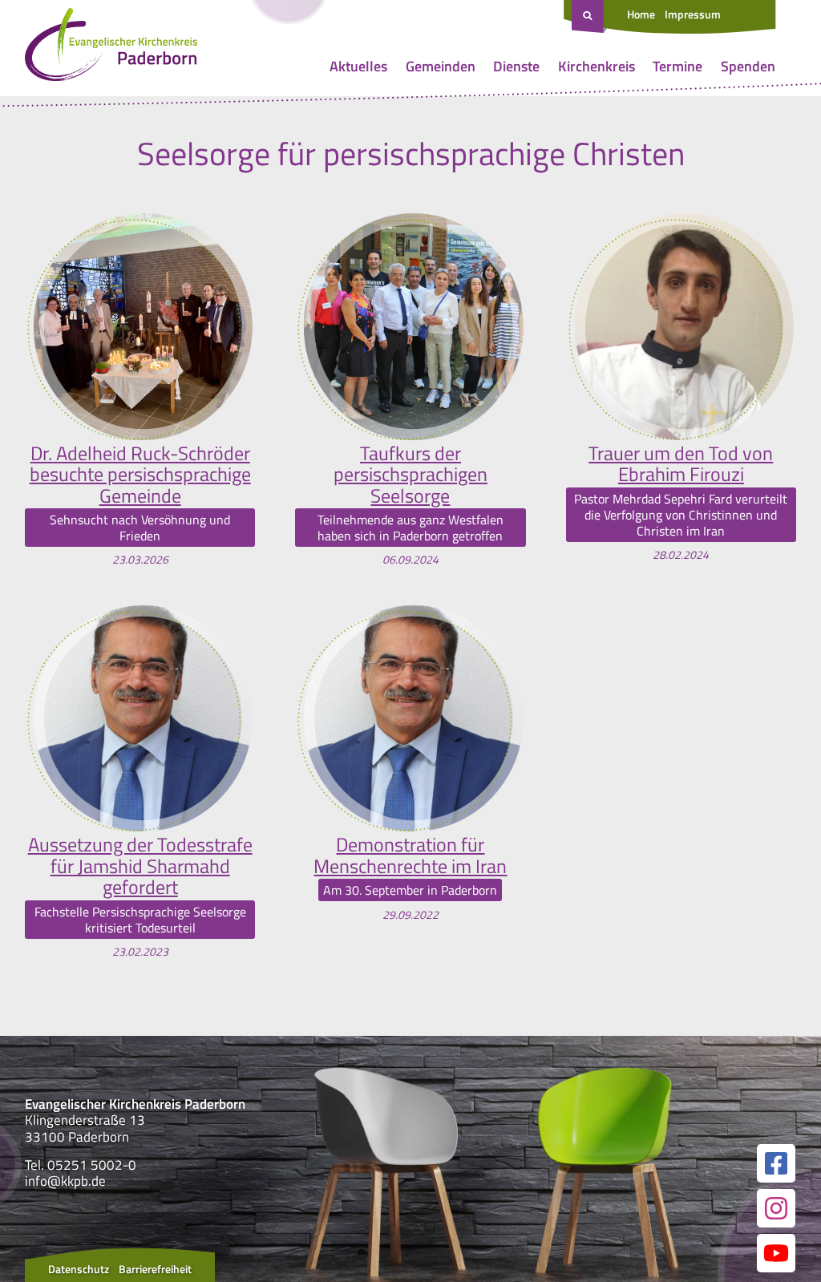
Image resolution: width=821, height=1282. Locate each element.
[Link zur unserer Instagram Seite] (776, 1208)
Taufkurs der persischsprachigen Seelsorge (410, 474)
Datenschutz (78, 1268)
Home (641, 14)
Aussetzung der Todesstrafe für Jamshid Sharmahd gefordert (140, 865)
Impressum (693, 14)
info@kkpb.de (65, 1181)
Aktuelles (358, 66)
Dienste (516, 66)
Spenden (748, 66)
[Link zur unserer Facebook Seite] (776, 1163)
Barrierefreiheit (155, 1268)
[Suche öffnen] (589, 17)
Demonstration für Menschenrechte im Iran (410, 855)
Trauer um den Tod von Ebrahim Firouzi (680, 464)
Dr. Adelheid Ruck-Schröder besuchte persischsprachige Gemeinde (140, 474)
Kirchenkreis (596, 66)
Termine (677, 66)
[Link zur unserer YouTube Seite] (776, 1253)
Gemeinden (440, 66)
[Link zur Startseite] (111, 48)
